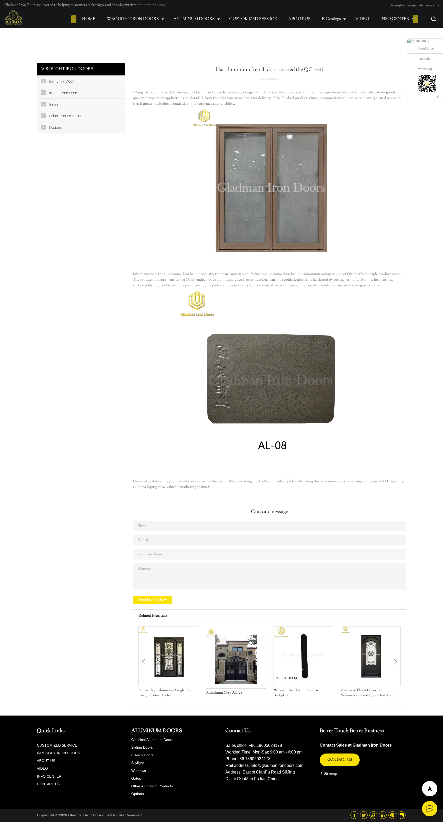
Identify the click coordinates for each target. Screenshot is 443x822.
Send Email (426, 48)
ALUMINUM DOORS (194, 19)
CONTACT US (48, 784)
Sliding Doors (142, 747)
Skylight (137, 763)
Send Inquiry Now (152, 600)
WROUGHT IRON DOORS (133, 19)
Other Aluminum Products (152, 786)
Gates (136, 778)
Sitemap (330, 774)
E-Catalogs (331, 19)
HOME (88, 19)
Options (137, 794)
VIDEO (362, 19)
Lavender (425, 59)
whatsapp (425, 69)
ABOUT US (299, 19)
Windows (138, 771)
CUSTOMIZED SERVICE (253, 19)
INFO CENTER (394, 19)
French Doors (142, 755)
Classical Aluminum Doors (152, 740)
